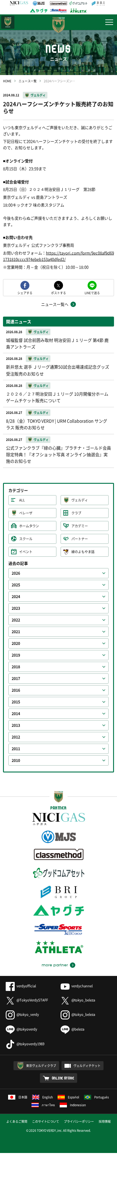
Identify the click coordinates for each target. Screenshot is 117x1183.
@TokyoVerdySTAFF (32, 1000)
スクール (25, 538)
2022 (16, 620)
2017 (16, 678)
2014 (16, 713)
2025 (16, 585)
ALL (22, 500)
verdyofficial (26, 986)
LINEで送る (92, 292)
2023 (16, 608)
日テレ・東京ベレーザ (7, 22)
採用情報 (105, 1121)
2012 (16, 737)
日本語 (22, 1097)
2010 (16, 760)
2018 (16, 667)
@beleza (77, 1029)
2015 (16, 702)
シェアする (24, 292)
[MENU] (109, 22)
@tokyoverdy (26, 1029)
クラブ (76, 513)
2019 (16, 655)
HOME (7, 81)
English (47, 1097)
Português (101, 1097)
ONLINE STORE (63, 1078)
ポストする (58, 292)
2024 (16, 596)
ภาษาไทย (48, 1105)
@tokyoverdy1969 (30, 1043)
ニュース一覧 (28, 81)
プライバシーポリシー (79, 1121)
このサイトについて (45, 1121)
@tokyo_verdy (27, 1014)
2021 (16, 631)
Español (73, 1097)
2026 (16, 573)
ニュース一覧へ (54, 304)
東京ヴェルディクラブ (41, 1065)
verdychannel (82, 986)
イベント (25, 551)
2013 (16, 725)
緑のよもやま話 (82, 551)
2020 (16, 643)
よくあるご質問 (16, 1121)
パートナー (79, 538)
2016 (16, 690)
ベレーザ (25, 513)
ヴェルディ (38, 95)
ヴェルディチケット (87, 1065)
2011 (16, 748)
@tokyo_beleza (83, 1000)
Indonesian (78, 1105)
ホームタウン (29, 525)
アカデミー (79, 525)
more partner (55, 965)
